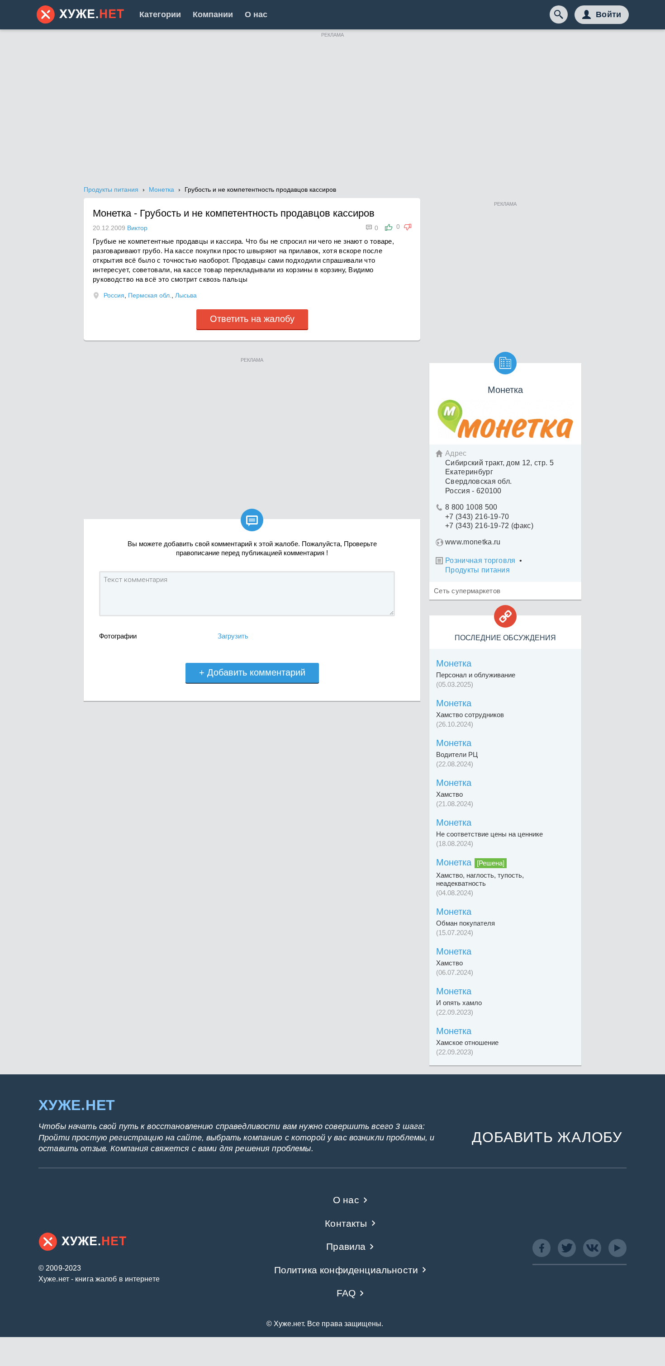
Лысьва (186, 295)
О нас (256, 14)
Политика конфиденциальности (346, 1270)
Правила (346, 1246)
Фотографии (118, 636)
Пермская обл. (149, 295)
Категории (160, 14)
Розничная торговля (480, 560)
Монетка (453, 663)
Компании (213, 14)
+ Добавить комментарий (252, 672)
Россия (114, 295)
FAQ (346, 1293)
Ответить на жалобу (252, 319)
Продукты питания (477, 570)
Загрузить (233, 636)
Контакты (346, 1223)
